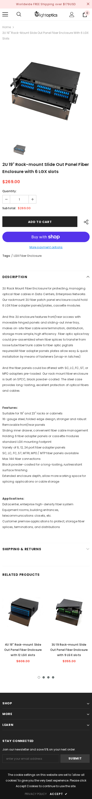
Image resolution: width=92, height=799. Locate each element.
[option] (46, 91)
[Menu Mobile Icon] (5, 14)
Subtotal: (9, 208)
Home (6, 27)
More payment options (46, 247)
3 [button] (48, 677)
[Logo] (46, 14)
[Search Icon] (19, 14)
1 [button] (39, 677)
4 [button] (53, 677)
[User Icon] (71, 14)
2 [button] (43, 677)
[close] (88, 4)
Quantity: (9, 191)
